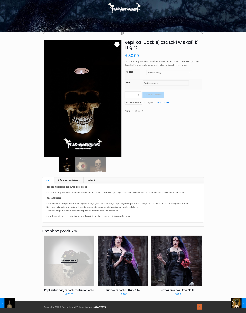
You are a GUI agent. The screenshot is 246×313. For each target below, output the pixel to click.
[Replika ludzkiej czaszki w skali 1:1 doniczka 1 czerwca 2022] (238, 303)
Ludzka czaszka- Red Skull (177, 290)
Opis (48, 180)
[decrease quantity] (127, 94)
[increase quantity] (138, 94)
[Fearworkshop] (123, 8)
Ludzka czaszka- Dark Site (123, 290)
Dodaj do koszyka (153, 94)
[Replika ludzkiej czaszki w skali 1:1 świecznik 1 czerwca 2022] (7, 303)
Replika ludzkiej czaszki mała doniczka (69, 290)
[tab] (48, 180)
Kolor (128, 82)
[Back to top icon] (199, 307)
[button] (117, 44)
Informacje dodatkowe (69, 180)
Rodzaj (129, 72)
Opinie (91, 180)
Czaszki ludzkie (162, 102)
